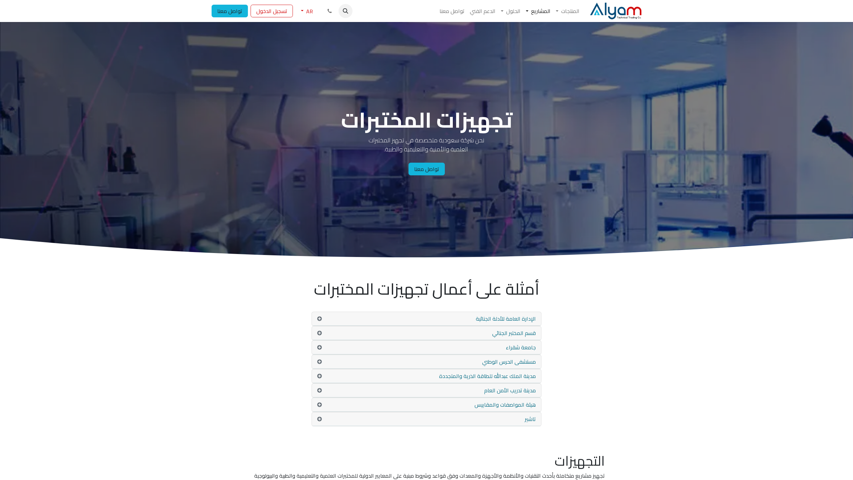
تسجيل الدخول (271, 11)
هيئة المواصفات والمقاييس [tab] (504, 405)
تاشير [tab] (530, 419)
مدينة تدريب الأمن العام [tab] (509, 390)
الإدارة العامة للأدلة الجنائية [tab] (506, 319)
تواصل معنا (229, 11)
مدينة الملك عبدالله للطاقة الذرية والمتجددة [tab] (487, 376)
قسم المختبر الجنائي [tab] (513, 333)
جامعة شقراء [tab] (521, 347)
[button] (346, 11)
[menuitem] (567, 11)
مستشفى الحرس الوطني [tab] (509, 362)
